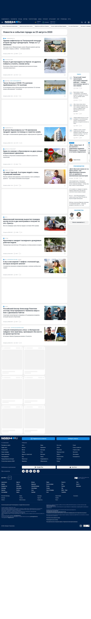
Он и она (59, 357)
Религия (59, 371)
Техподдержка (5, 369)
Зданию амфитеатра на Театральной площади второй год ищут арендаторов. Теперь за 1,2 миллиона (22, 43)
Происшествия (60, 364)
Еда (23, 369)
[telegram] (23, 383)
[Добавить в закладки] (65, 54)
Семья (58, 373)
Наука (41, 369)
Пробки (46, 22)
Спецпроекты (76, 369)
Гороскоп (45, 19)
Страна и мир (76, 362)
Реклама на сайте (5, 357)
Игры (69, 19)
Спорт (74, 357)
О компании (4, 362)
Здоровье (24, 373)
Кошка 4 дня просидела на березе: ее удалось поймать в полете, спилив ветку (22, 63)
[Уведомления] (85, 22)
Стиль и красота (77, 360)
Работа (58, 367)
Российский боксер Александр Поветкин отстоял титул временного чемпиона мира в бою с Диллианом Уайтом (21, 311)
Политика (59, 362)
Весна (23, 362)
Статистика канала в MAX (8, 373)
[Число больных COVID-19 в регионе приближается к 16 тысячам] (55, 87)
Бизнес (24, 360)
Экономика (76, 367)
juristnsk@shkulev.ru (34, 429)
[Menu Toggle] (2, 22)
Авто (23, 357)
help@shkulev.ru (11, 430)
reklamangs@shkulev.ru (51, 418)
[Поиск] (82, 22)
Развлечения (60, 369)
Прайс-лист (4, 360)
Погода (20, 19)
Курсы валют (52, 19)
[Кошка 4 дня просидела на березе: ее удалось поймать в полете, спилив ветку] (55, 66)
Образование (43, 373)
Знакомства (14, 19)
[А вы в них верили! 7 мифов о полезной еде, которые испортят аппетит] (55, 266)
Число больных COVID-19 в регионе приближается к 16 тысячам (17, 84)
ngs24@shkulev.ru (17, 428)
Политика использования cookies (53, 430)
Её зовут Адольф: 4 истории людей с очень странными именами (20, 173)
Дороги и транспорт (27, 367)
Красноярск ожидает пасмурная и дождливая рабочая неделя (22, 241)
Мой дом (42, 367)
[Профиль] (88, 22)
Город (23, 364)
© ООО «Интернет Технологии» (8, 438)
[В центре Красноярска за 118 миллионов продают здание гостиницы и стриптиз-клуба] (55, 134)
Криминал (43, 360)
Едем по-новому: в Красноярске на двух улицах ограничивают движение (22, 152)
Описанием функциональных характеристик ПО (56, 424)
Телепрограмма (33, 19)
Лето (41, 364)
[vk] (27, 383)
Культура (42, 362)
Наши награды (5, 364)
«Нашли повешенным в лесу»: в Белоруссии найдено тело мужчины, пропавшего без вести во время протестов (22, 332)
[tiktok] (38, 383)
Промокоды (64, 19)
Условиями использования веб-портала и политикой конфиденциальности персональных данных (66, 425)
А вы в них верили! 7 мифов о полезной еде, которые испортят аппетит (21, 263)
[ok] (30, 383)
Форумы (25, 19)
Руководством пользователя (52, 423)
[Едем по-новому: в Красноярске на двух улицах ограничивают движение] (55, 155)
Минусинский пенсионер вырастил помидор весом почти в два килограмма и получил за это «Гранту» (21, 221)
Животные (24, 371)
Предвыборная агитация (7, 371)
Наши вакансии (5, 367)
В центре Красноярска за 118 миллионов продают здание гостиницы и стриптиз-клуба (22, 131)
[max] (34, 383)
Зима (41, 357)
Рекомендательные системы (52, 432)
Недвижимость (5, 19)
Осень (58, 360)
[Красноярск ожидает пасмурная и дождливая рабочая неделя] (55, 245)
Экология (75, 364)
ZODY (58, 19)
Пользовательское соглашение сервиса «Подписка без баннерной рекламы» (62, 434)
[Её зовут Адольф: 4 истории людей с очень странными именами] (55, 177)
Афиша (40, 19)
